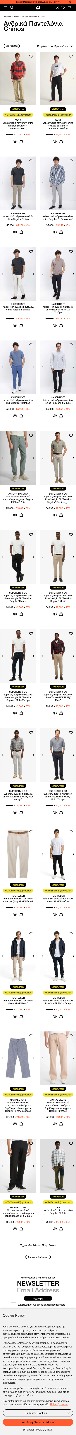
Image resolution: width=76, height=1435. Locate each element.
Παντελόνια (33, 16)
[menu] (5, 7)
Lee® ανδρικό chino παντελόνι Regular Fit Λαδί (58, 1212)
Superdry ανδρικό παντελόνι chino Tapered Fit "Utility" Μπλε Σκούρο (58, 796)
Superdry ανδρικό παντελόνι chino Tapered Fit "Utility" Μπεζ (58, 697)
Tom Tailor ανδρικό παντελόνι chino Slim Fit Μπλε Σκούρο (58, 1002)
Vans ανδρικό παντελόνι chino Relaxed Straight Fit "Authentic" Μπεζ (18, 125)
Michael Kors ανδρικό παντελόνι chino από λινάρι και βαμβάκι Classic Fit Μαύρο (18, 1213)
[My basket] (69, 7)
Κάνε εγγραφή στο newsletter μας (38, 1277)
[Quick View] (15, 141)
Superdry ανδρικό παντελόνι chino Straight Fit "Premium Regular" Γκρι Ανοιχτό (58, 499)
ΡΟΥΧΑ (24, 16)
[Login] (58, 7)
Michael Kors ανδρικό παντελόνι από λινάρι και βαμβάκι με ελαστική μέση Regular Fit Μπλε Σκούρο (18, 1106)
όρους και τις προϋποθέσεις (51, 1304)
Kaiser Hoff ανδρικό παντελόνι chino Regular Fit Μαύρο (58, 401)
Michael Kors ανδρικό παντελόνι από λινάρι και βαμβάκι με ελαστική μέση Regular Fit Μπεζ (58, 1106)
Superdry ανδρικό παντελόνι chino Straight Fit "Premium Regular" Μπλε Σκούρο (18, 697)
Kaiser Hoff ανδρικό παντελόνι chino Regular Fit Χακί (18, 217)
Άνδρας (16, 16)
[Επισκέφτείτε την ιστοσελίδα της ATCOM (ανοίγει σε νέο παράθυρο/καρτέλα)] (38, 1430)
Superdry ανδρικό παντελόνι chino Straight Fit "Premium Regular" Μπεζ (58, 598)
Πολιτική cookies (59, 1404)
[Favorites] (63, 7)
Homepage (7, 16)
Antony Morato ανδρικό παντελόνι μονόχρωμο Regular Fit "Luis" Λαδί (18, 499)
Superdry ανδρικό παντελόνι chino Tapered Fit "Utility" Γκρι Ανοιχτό (18, 796)
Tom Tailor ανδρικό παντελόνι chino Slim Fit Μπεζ (18, 1002)
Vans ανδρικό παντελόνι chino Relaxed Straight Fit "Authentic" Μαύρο (58, 125)
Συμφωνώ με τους (41, 1304)
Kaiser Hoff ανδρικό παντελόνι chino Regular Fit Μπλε (18, 401)
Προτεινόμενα (61, 46)
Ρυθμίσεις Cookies (36, 1412)
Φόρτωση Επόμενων (38, 1257)
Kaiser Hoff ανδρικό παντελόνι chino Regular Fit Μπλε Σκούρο (58, 309)
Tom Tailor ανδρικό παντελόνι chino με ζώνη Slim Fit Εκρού (18, 900)
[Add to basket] (21, 141)
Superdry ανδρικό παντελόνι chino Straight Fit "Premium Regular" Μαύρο (18, 598)
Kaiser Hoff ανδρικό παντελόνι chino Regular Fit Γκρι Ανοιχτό (58, 217)
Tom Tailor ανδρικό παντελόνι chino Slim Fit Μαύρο (58, 900)
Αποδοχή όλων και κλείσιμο (38, 1422)
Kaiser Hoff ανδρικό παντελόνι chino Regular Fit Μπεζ (18, 308)
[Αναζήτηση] (11, 7)
